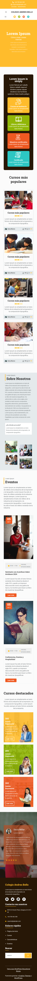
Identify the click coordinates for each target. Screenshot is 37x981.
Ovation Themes (25, 976)
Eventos (9, 944)
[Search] (28, 955)
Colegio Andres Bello (22, 12)
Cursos (9, 935)
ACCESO (13, 6)
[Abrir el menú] (6, 12)
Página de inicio (12, 931)
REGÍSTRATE (22, 6)
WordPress (18, 978)
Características (12, 939)
